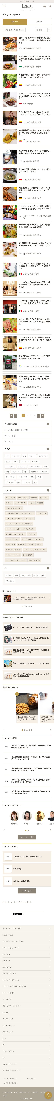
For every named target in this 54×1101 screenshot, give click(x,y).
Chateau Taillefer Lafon (14, 508)
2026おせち (10, 581)
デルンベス (32, 534)
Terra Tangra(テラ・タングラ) (32, 539)
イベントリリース (9, 1051)
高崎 (7, 472)
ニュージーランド (35, 467)
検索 (50, 5)
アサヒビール (41, 513)
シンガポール (10, 477)
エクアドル (27, 482)
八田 (25, 550)
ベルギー (35, 461)
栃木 (35, 482)
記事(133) (15, 22)
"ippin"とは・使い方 (9, 1083)
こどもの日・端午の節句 (11, 980)
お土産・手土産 (8, 935)
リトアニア (22, 467)
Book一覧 (30, 1078)
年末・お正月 (7, 967)
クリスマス (6, 961)
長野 (32, 477)
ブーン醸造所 (27, 555)
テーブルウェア (8, 1019)
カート (44, 5)
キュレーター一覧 (9, 1078)
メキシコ (32, 456)
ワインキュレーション (38, 550)
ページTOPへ (27, 908)
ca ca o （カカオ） (12, 539)
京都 (18, 482)
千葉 (45, 467)
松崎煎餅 (40, 503)
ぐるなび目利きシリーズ (21, 1092)
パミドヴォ (44, 498)
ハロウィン (6, 954)
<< (11, 416)
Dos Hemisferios (34, 560)
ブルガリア (9, 482)
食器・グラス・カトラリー (12, 1006)
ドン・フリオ (10, 498)
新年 (43, 576)
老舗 (16, 576)
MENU (3, 5)
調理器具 (6, 1012)
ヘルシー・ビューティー (11, 948)
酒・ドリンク (9, 442)
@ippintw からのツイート (12, 1070)
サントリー (29, 518)
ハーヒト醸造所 (20, 503)
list (23, 914)
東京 (24, 456)
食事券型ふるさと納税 (13, 550)
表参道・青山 (43, 456)
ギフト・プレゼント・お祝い (12, 928)
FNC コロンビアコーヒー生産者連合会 (19, 524)
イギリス (45, 472)
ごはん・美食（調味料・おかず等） (17, 430)
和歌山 (39, 477)
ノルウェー (25, 461)
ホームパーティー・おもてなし (13, 941)
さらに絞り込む (11, 424)
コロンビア (16, 456)
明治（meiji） (23, 498)
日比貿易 (21, 544)
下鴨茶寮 (31, 544)
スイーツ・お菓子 (11, 436)
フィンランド (16, 472)
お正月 (36, 576)
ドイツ (16, 461)
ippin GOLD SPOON (9, 1064)
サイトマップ (44, 1092)
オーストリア (22, 477)
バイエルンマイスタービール (15, 560)
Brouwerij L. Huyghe (13, 555)
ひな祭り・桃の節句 (9, 974)
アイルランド (10, 467)
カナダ (8, 461)
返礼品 (39, 544)
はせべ (31, 503)
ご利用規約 (34, 1092)
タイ (7, 456)
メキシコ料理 (26, 576)
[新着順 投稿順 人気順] (43, 30)
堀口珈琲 (34, 498)
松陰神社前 (34, 472)
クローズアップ (8, 1032)
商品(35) (39, 22)
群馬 (26, 472)
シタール (9, 503)
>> (42, 416)
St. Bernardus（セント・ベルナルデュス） (20, 529)
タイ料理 (9, 576)
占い (4, 1038)
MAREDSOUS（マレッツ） (15, 534)
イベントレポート (9, 1025)
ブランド (8, 490)
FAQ (4, 1095)
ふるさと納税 (10, 544)
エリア (7, 449)
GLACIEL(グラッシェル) (14, 518)
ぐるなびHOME (7, 1092)
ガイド (5, 1045)
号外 (4, 1058)
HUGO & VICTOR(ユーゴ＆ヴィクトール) (20, 513)
